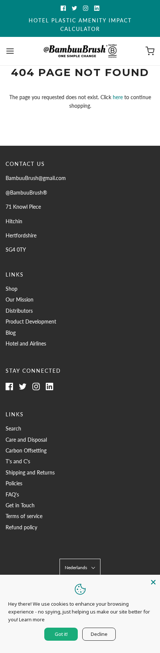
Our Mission (19, 299)
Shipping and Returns (30, 472)
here (118, 97)
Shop (11, 289)
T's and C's (18, 461)
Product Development (31, 321)
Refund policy (21, 527)
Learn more (32, 619)
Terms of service (24, 516)
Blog (11, 332)
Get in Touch (20, 505)
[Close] (153, 581)
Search (13, 428)
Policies (14, 483)
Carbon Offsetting (26, 450)
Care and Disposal (26, 439)
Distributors (19, 310)
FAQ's (12, 494)
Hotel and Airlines (26, 343)
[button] (80, 567)
